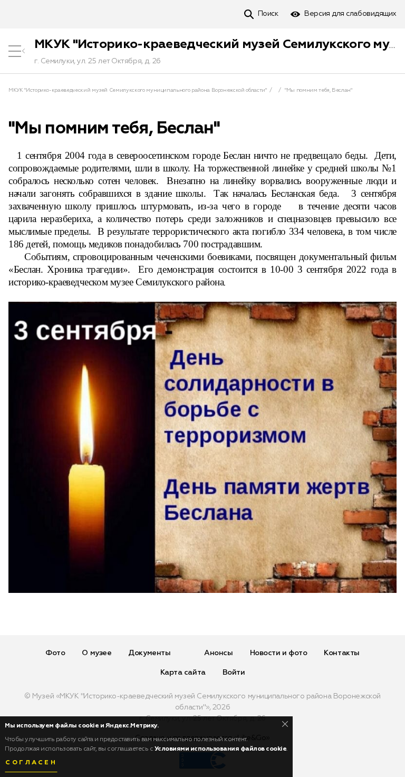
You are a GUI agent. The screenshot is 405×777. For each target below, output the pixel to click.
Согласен (31, 763)
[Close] (285, 724)
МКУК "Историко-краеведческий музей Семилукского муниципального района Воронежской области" (137, 90)
